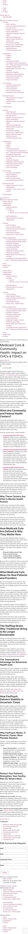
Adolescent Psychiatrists (13, 85)
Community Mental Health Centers (16, 239)
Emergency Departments (13, 66)
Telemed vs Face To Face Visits (15, 101)
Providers (9, 209)
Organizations (7, 53)
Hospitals (6, 828)
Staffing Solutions (11, 48)
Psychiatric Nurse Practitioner (15, 92)
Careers (8, 103)
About (5, 1)
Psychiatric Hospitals (12, 72)
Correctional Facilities (12, 61)
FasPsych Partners (8, 96)
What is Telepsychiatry (9, 919)
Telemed (5, 834)
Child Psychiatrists (11, 88)
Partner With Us (7, 201)
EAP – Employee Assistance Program (17, 65)
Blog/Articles (7, 265)
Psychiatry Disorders (9, 832)
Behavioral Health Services (11, 824)
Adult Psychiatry (11, 24)
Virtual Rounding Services (13, 50)
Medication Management (13, 37)
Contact (5, 4)
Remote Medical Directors (14, 46)
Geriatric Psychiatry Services (14, 30)
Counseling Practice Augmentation (16, 63)
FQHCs (8, 59)
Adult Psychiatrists (11, 87)
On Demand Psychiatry (13, 43)
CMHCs (8, 57)
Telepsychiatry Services (10, 837)
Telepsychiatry (7, 106)
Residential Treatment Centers (15, 74)
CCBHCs (8, 55)
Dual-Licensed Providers (13, 90)
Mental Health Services (10, 830)
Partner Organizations (9, 238)
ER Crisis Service (11, 28)
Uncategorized (7, 839)
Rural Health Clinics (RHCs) (14, 76)
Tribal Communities (12, 79)
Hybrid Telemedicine (12, 31)
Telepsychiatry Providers (10, 836)
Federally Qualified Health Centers (16, 241)
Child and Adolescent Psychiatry (15, 26)
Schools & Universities (12, 78)
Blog (4, 3)
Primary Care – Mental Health (14, 44)
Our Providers (7, 83)
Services (5, 22)
